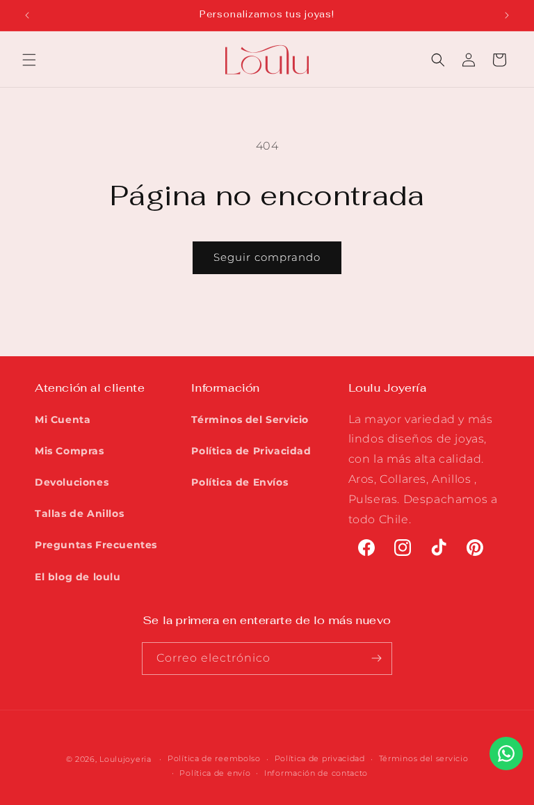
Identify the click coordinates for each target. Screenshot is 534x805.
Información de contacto (316, 773)
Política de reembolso (214, 758)
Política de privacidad (320, 758)
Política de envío (214, 773)
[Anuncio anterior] (27, 15)
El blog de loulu (78, 577)
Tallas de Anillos (79, 513)
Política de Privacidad (251, 451)
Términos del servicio (424, 758)
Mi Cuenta (62, 419)
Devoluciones (71, 482)
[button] (29, 60)
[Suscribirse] (376, 658)
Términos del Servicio (250, 419)
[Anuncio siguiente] (507, 15)
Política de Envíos (239, 482)
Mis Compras (69, 451)
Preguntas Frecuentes (96, 545)
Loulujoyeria (125, 759)
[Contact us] (506, 753)
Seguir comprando (267, 257)
